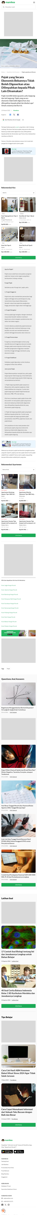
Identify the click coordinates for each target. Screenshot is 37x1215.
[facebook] (2, 1205)
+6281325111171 (8, 1201)
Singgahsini (4, 1177)
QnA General (13, 776)
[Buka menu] (34, 2)
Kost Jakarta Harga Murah (9, 590)
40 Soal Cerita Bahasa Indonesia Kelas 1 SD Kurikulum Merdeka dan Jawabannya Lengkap (18, 993)
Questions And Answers (13, 72)
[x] (5, 1205)
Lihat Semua (18, 257)
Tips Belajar (13, 1080)
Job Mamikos (4, 1164)
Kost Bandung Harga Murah (9, 594)
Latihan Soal (15, 961)
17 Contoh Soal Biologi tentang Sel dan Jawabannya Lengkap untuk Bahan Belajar (17, 954)
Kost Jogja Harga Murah (8, 585)
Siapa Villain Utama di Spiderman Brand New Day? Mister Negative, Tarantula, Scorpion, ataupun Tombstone (18, 772)
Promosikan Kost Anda (7, 1167)
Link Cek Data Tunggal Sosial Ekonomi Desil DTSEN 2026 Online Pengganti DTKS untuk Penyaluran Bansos (16, 841)
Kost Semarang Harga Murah (9, 608)
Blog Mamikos (5, 1174)
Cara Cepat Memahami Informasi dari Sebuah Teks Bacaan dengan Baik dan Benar (17, 1112)
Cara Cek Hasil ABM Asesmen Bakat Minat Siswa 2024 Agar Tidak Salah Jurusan (18, 1073)
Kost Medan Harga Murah (9, 626)
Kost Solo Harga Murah (8, 617)
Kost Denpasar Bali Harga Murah (11, 599)
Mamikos (16, 110)
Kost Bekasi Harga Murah (9, 621)
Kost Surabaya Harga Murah (9, 603)
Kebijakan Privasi (6, 1186)
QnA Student (13, 712)
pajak (17, 127)
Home (3, 72)
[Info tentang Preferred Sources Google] (23, 120)
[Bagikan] (11, 114)
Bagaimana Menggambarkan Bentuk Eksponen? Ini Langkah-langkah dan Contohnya (17, 709)
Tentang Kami (5, 1161)
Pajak (8, 668)
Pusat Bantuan (5, 1170)
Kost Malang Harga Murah (9, 612)
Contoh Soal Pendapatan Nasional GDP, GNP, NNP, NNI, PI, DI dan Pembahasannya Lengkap (18, 876)
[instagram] (9, 1205)
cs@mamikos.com (8, 1198)
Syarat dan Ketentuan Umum (9, 1189)
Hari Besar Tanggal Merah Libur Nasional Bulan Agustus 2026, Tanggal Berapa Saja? (17, 807)
